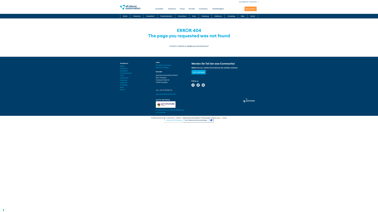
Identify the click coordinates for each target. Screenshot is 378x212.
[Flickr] (198, 85)
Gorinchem (182, 16)
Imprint (224, 118)
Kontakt (192, 9)
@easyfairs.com (166, 94)
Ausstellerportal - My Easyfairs (248, 2)
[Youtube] (203, 85)
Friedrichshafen (166, 16)
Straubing (231, 16)
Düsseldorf (150, 16)
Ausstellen (159, 9)
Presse (182, 9)
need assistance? (202, 46)
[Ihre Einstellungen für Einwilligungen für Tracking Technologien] (3, 210)
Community (203, 9)
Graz (194, 16)
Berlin (125, 16)
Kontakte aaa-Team (163, 65)
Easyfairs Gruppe (162, 67)
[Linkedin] (193, 85)
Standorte (172, 9)
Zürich (252, 16)
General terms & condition (191, 118)
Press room (170, 118)
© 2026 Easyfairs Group (158, 118)
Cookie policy (216, 118)
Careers (178, 118)
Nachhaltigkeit (218, 9)
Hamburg (205, 16)
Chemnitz (137, 16)
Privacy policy (206, 118)
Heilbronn (218, 16)
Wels (242, 16)
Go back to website (176, 46)
